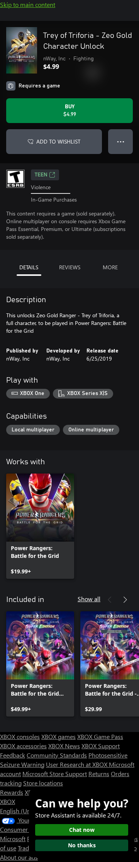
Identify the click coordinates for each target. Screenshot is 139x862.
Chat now (82, 829)
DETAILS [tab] (28, 267)
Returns (98, 774)
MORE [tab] (110, 267)
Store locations (43, 783)
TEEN (41, 175)
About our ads (19, 857)
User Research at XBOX (77, 764)
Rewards (11, 792)
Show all (89, 599)
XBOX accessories (23, 746)
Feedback (12, 755)
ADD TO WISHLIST (58, 141)
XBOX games (58, 736)
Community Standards (57, 755)
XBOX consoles (20, 736)
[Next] (125, 599)
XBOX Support (100, 746)
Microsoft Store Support (54, 774)
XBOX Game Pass (100, 736)
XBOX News (64, 746)
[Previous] (109, 599)
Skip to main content (27, 4)
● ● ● (120, 141)
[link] (40, 526)
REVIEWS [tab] (69, 267)
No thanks (82, 845)
